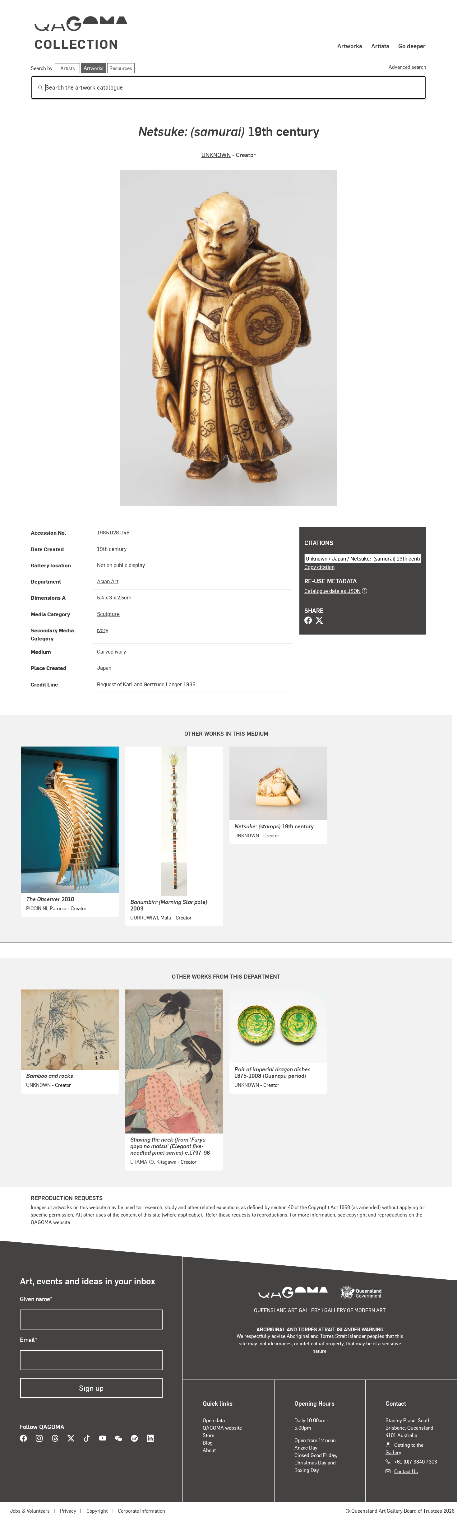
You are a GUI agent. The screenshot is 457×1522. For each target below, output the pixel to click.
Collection (76, 43)
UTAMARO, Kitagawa (153, 1161)
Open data (214, 1420)
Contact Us (406, 1471)
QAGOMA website (222, 1427)
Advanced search (407, 66)
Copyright (97, 1510)
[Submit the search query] (35, 88)
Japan (104, 667)
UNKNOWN (216, 155)
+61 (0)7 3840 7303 (415, 1461)
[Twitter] (319, 620)
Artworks (349, 46)
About (209, 1450)
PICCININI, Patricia (46, 908)
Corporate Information (141, 1510)
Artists (380, 46)
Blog (208, 1442)
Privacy (68, 1510)
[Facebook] (308, 620)
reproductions (272, 1214)
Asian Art (107, 581)
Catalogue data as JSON (332, 590)
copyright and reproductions (377, 1214)
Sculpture (108, 613)
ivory (102, 629)
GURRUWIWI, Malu (150, 917)
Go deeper (412, 46)
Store (208, 1435)
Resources (120, 68)
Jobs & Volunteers (30, 1510)
